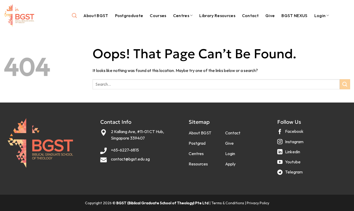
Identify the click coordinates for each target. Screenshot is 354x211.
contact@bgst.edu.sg (130, 159)
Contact (250, 15)
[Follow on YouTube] (290, 164)
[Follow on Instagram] (291, 144)
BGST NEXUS (294, 15)
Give (270, 15)
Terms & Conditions (227, 203)
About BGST (95, 15)
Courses (158, 15)
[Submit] (345, 84)
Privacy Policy (258, 203)
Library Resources (217, 15)
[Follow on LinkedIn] (289, 154)
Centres (181, 15)
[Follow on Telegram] (291, 174)
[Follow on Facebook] (291, 133)
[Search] (74, 15)
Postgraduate (129, 15)
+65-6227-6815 (125, 149)
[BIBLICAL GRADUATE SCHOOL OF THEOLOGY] (19, 15)
